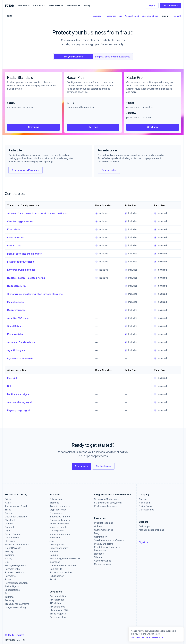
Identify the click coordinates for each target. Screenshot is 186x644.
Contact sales (169, 5)
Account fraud (132, 16)
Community (100, 536)
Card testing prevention (20, 221)
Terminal (9, 596)
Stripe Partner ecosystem (108, 502)
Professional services (61, 572)
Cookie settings (102, 560)
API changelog (57, 606)
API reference (57, 599)
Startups (54, 502)
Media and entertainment (63, 565)
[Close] (180, 634)
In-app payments (58, 527)
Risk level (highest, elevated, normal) (26, 277)
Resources (72, 5)
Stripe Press (145, 506)
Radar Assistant (16, 334)
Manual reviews (15, 301)
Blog (96, 533)
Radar (8, 15)
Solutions (38, 5)
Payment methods (15, 572)
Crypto (8, 530)
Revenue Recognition (16, 582)
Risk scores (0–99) (17, 285)
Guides (98, 526)
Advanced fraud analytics (21, 342)
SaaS (52, 541)
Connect (9, 527)
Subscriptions (12, 589)
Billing (8, 509)
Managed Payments (15, 565)
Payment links (12, 568)
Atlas (8, 502)
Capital (8, 513)
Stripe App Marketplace (106, 499)
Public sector (57, 575)
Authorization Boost (16, 506)
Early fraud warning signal (21, 269)
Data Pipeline (12, 537)
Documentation (58, 596)
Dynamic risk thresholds (20, 358)
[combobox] (14, 635)
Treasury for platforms (17, 603)
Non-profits (56, 568)
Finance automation (60, 520)
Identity (9, 551)
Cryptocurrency (58, 509)
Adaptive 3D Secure (18, 318)
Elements (10, 541)
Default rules (14, 245)
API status (55, 603)
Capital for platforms (16, 516)
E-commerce (56, 513)
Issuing (8, 558)
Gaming (54, 555)
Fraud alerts (13, 229)
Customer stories (103, 529)
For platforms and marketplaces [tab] (112, 56)
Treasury (9, 600)
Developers (54, 5)
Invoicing (10, 555)
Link (7, 561)
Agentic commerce (60, 506)
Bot (9, 386)
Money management (60, 534)
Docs (176, 16)
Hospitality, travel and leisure (65, 558)
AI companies (57, 544)
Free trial (12, 378)
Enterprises (56, 499)
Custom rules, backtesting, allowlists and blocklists (34, 293)
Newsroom (145, 502)
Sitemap (98, 557)
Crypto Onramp (13, 534)
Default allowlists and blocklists (24, 253)
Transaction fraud (113, 16)
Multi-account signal (18, 394)
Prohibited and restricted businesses (107, 549)
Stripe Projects (58, 613)
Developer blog (58, 617)
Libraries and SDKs (59, 610)
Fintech (54, 551)
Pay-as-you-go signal (18, 410)
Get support (145, 526)
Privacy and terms (103, 543)
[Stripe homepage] (9, 5)
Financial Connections (17, 544)
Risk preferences (16, 309)
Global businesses (59, 523)
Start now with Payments (25, 170)
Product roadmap (103, 522)
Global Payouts (13, 548)
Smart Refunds (15, 326)
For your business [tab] (73, 56)
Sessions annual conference (109, 540)
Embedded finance (60, 516)
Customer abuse (150, 16)
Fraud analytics (15, 237)
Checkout (10, 520)
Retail (53, 579)
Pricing (87, 5)
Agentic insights (16, 350)
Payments (10, 575)
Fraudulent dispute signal (20, 261)
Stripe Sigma (12, 586)
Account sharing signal (19, 402)
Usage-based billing (15, 607)
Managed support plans (151, 529)
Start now (33, 126)
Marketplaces (57, 530)
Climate (9, 523)
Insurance (55, 561)
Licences (99, 553)
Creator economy (59, 548)
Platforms (55, 537)
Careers (143, 499)
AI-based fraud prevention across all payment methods (37, 213)
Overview (97, 16)
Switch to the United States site (147, 637)
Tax (7, 593)
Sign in (152, 5)
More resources (102, 564)
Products (22, 5)
